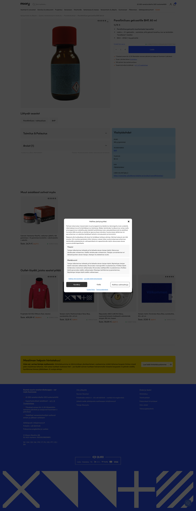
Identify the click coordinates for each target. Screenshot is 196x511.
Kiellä (99, 285)
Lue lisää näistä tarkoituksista (93, 279)
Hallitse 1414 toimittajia (76, 279)
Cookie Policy (91, 289)
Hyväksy (76, 285)
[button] (128, 221)
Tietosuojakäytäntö (102, 289)
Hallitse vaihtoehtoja (120, 284)
